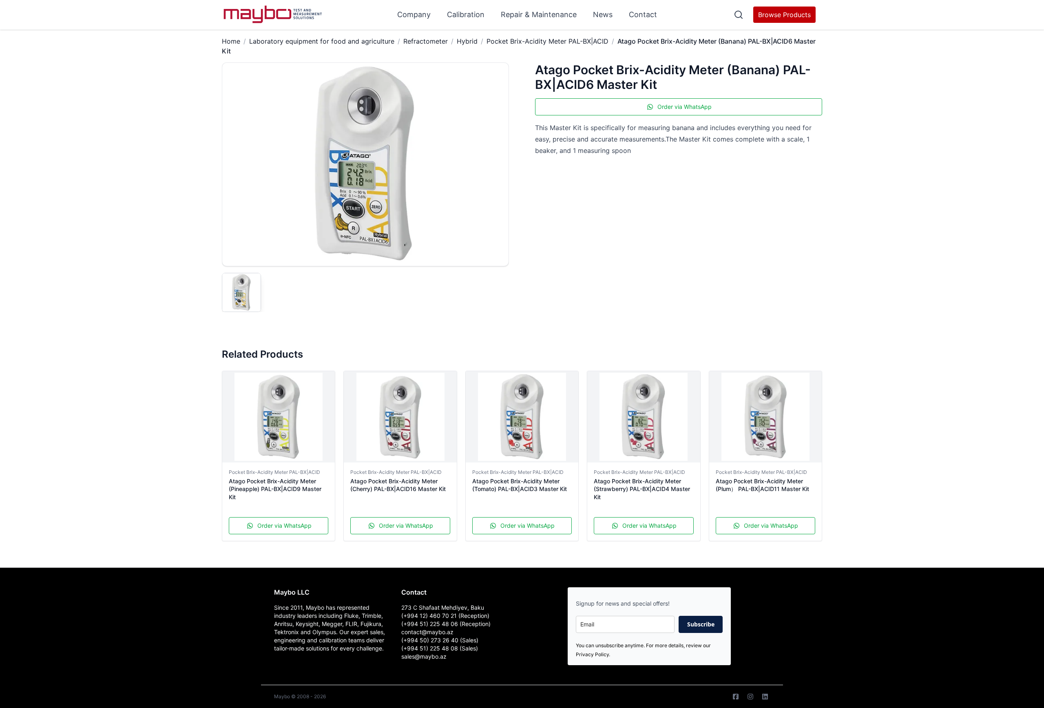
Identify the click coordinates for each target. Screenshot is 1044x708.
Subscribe (700, 624)
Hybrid (467, 41)
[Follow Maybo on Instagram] (750, 696)
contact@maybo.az (427, 631)
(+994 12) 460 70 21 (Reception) (445, 615)
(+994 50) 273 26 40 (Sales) (439, 640)
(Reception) (475, 623)
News (603, 14)
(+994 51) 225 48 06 (430, 623)
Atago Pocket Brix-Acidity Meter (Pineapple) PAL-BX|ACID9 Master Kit (275, 489)
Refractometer (425, 41)
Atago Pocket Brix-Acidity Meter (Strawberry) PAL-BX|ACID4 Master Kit (642, 489)
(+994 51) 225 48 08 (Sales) (439, 648)
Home (231, 41)
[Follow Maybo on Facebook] (736, 696)
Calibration (465, 14)
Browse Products (784, 15)
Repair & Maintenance (539, 14)
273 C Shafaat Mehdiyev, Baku (442, 607)
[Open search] (738, 15)
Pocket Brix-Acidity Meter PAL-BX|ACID (547, 41)
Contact (643, 14)
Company (414, 14)
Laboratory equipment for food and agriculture (321, 41)
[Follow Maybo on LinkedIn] (765, 696)
